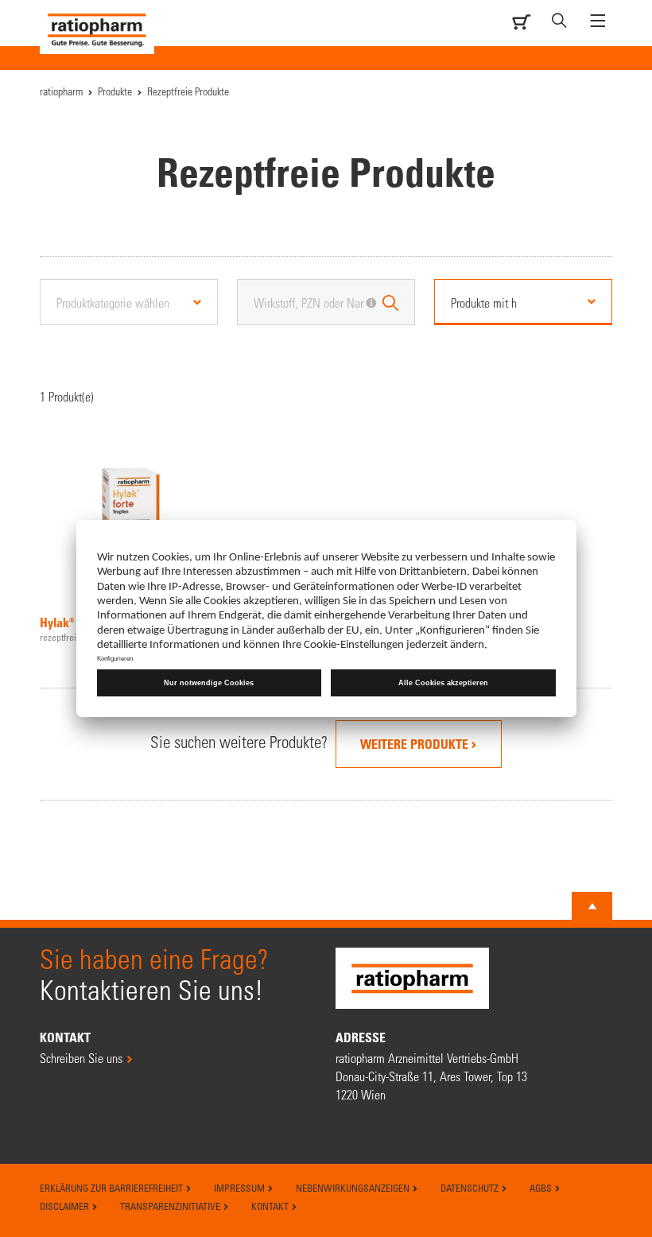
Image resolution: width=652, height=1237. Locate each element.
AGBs (542, 1187)
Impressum (240, 1187)
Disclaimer (65, 1206)
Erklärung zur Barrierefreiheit (112, 1187)
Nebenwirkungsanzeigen (354, 1187)
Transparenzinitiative (171, 1206)
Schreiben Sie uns (81, 1057)
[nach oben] (592, 906)
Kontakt (271, 1206)
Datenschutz (470, 1187)
